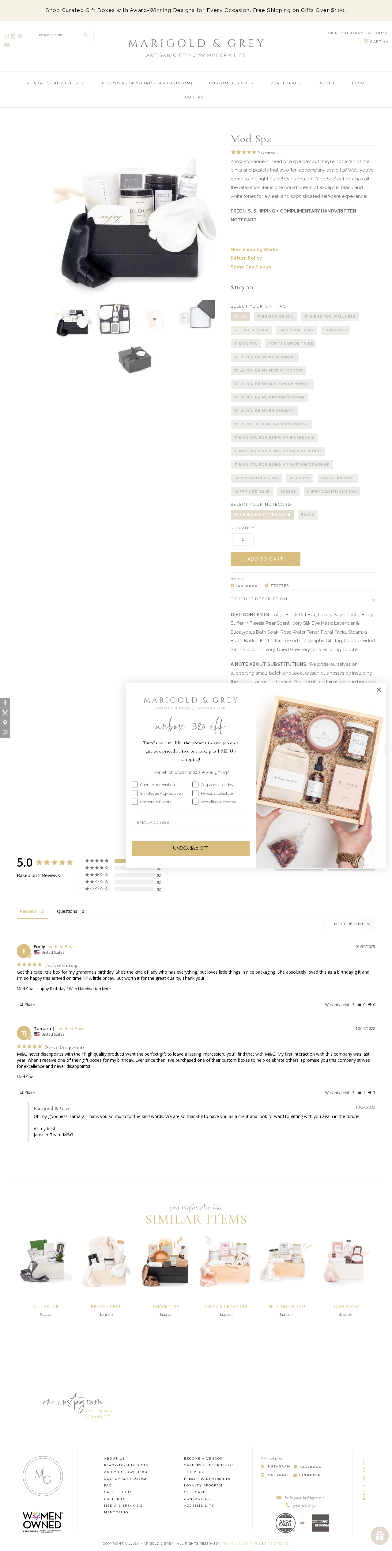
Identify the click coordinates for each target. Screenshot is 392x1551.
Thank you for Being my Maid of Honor (278, 451)
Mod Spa (25, 988)
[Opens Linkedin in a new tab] (307, 1475)
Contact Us (197, 1499)
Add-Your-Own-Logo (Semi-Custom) (146, 83)
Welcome (299, 478)
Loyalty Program (203, 1485)
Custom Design (228, 83)
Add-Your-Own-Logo (126, 1472)
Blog (358, 83)
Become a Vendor (203, 1458)
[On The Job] (46, 1261)
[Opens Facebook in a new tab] (244, 586)
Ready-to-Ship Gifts (53, 83)
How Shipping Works (254, 249)
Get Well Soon (251, 330)
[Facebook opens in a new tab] (13, 37)
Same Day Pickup (251, 267)
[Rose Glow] (346, 1261)
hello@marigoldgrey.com (305, 1497)
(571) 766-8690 (304, 1505)
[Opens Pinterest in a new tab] (275, 1475)
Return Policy (246, 258)
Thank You (246, 344)
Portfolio (284, 83)
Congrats (335, 330)
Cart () (378, 41)
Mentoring (116, 1512)
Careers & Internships (209, 1465)
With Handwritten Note (262, 515)
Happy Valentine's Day (332, 492)
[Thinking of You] (286, 1261)
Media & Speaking (123, 1505)
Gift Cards (196, 1492)
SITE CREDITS (277, 1543)
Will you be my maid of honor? (268, 370)
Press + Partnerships (207, 1478)
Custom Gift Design (126, 1478)
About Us (114, 1458)
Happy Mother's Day (256, 478)
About (327, 83)
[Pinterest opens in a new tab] (20, 37)
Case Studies (118, 1492)
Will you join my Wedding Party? (271, 424)
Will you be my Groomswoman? (269, 397)
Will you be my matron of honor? (272, 384)
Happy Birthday (296, 330)
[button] (361, 1004)
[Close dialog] (378, 689)
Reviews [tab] (28, 911)
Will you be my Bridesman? (264, 411)
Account (378, 33)
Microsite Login (345, 33)
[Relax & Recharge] (226, 1261)
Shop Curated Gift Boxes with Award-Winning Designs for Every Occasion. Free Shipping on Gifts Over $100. (196, 10)
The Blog (194, 1472)
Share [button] (29, 1004)
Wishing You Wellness (330, 317)
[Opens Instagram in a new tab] (275, 1467)
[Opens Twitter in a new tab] (277, 586)
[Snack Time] (166, 1261)
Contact (196, 97)
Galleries (115, 1499)
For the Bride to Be (290, 344)
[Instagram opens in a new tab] (7, 37)
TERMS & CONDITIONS (241, 1543)
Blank (308, 515)
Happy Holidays (338, 478)
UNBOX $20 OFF (190, 848)
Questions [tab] (67, 911)
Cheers (288, 492)
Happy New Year (252, 492)
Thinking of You (275, 317)
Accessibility (199, 1505)
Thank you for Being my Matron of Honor (282, 465)
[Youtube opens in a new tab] (7, 45)
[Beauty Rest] (106, 1261)
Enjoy (240, 317)
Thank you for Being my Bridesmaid (274, 438)
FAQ (108, 1485)
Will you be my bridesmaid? (265, 357)
